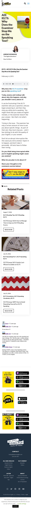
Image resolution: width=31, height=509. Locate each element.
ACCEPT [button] (15, 506)
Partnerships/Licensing (22, 477)
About (22, 473)
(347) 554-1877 (15, 456)
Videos (8, 469)
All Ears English (8, 461)
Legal (26, 494)
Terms (22, 494)
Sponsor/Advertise (22, 475)
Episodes (22, 463)
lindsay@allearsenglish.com (15, 454)
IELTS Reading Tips (9, 215)
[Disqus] (15, 342)
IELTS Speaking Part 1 (10, 256)
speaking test (15, 91)
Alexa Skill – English (8, 477)
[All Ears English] (15, 442)
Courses (22, 479)
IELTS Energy (22, 461)
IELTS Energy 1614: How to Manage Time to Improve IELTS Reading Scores (15, 223)
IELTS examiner (18, 89)
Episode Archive (9, 463)
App (9, 479)
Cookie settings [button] (21, 503)
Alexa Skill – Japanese (8, 475)
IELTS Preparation (22, 481)
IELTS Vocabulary (8, 296)
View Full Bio (7, 59)
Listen (8, 473)
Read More (8, 229)
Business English (9, 467)
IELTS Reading (19, 215)
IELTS (3, 69)
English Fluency (8, 465)
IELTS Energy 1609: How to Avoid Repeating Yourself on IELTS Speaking (14, 304)
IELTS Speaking (21, 256)
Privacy (18, 494)
